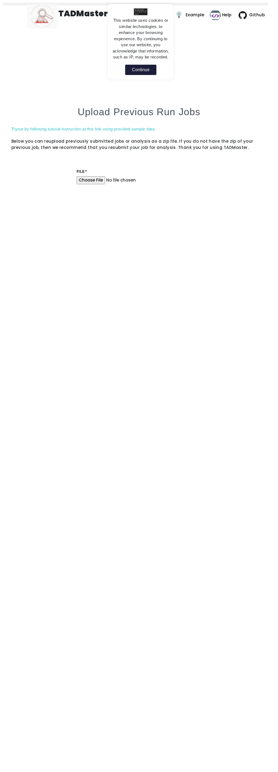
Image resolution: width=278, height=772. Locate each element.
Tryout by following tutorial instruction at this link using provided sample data (82, 129)
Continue (141, 69)
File (82, 171)
